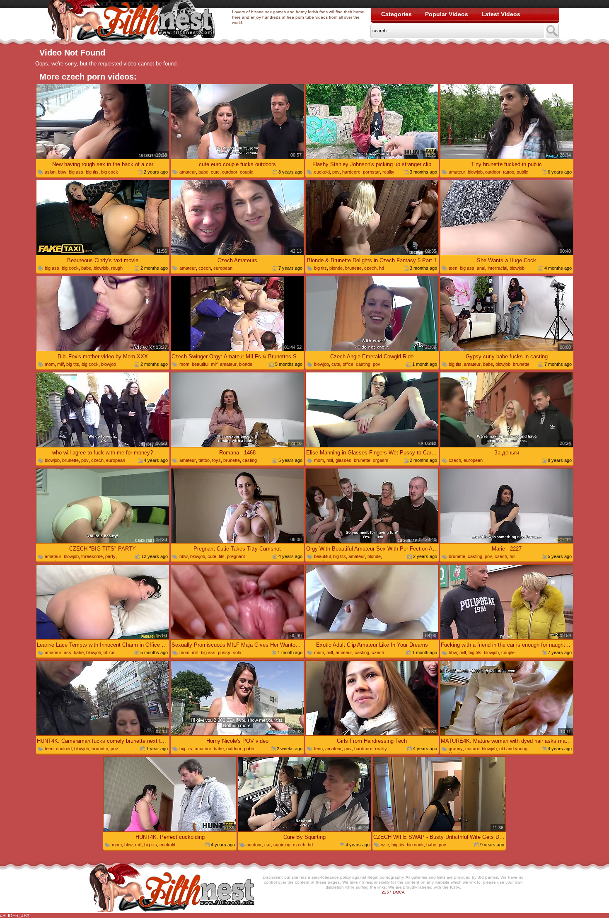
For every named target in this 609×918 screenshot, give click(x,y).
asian (50, 171)
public (522, 171)
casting (363, 364)
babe (203, 171)
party (110, 556)
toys (216, 460)
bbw (62, 171)
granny (456, 748)
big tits (92, 171)
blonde (336, 268)
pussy (224, 652)
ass (67, 652)
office (348, 364)
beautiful (200, 364)
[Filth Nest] (131, 23)
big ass (76, 171)
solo (237, 652)
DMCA (399, 892)
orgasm (380, 460)
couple (246, 171)
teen (453, 268)
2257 (387, 892)
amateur (187, 171)
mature (472, 748)
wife (385, 844)
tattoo (508, 171)
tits (222, 556)
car (267, 844)
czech (204, 268)
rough (117, 268)
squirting (281, 844)
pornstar (371, 171)
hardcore (351, 171)
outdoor (229, 171)
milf (60, 364)
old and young (513, 748)
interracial (497, 268)
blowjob (475, 171)
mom (50, 364)
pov (336, 171)
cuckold (322, 171)
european (222, 268)
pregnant (236, 556)
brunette (353, 268)
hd (381, 268)
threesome (92, 556)
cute (215, 171)
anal (481, 268)
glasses (343, 460)
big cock (109, 171)
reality (388, 171)
